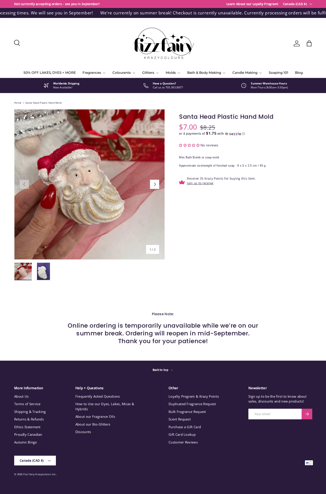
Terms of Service (27, 404)
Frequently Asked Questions (97, 396)
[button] (309, 43)
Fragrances (91, 72)
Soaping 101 (278, 72)
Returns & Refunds (29, 419)
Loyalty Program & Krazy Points (194, 396)
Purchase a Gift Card (185, 427)
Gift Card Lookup (182, 434)
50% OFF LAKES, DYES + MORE (50, 72)
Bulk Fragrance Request (187, 411)
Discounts (83, 432)
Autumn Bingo (25, 442)
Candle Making (244, 72)
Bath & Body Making (204, 72)
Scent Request (180, 419)
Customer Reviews (183, 442)
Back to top (161, 370)
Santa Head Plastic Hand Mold (43, 102)
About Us (21, 396)
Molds (171, 72)
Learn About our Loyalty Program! (252, 4)
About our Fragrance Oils (95, 416)
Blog (299, 72)
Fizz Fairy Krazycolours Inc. (39, 474)
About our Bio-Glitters (92, 424)
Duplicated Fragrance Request (192, 404)
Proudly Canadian (28, 434)
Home (17, 102)
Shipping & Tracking (30, 411)
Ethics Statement (27, 427)
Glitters (148, 72)
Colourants (121, 72)
